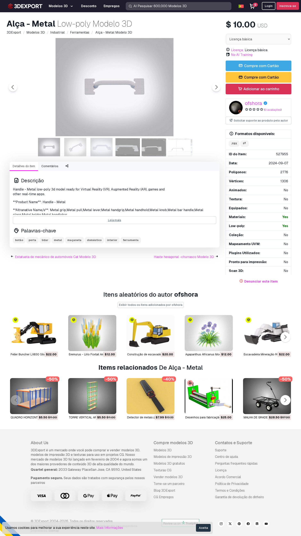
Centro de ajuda (226, 457)
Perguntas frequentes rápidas (236, 463)
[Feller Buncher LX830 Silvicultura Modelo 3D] (34, 333)
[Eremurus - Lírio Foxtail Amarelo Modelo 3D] (92, 333)
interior (112, 240)
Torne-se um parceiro (169, 484)
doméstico (94, 240)
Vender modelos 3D (168, 477)
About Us (39, 442)
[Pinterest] (239, 524)
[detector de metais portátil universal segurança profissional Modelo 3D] (150, 396)
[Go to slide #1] (49, 147)
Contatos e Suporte (233, 442)
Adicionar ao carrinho (261, 89)
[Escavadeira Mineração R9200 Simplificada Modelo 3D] (267, 333)
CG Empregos (164, 497)
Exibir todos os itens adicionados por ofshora (150, 305)
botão (19, 240)
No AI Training (241, 55)
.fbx (234, 143)
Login (269, 6)
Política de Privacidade (232, 484)
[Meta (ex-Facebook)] (248, 524)
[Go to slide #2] (75, 147)
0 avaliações (273, 109)
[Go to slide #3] (101, 147)
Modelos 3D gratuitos (169, 463)
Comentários (49, 166)
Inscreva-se (287, 6)
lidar (45, 240)
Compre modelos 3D (173, 442)
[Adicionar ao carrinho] (43, 345)
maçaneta (74, 240)
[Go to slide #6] (180, 147)
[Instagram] (221, 524)
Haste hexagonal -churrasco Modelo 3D (184, 257)
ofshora (253, 103)
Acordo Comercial (228, 477)
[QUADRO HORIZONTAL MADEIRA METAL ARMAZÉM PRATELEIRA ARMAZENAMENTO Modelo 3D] (34, 396)
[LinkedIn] (257, 524)
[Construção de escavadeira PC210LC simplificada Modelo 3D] (150, 333)
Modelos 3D (163, 450)
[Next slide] (216, 87)
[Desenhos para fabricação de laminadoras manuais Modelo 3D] (209, 396)
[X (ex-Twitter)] (230, 524)
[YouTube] (266, 524)
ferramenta (131, 240)
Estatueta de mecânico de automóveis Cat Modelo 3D (55, 257)
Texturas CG (162, 470)
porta (32, 240)
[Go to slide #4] (127, 147)
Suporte (220, 450)
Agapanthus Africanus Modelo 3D (207, 354)
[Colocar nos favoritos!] (52, 345)
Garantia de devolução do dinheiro (239, 497)
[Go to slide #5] (154, 147)
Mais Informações (109, 528)
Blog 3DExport (164, 490)
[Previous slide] (13, 87)
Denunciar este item (261, 281)
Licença (220, 470)
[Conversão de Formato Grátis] (244, 144)
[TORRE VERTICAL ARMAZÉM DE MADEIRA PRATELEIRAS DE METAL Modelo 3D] (92, 396)
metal (58, 240)
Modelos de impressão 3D (173, 457)
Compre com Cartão (261, 65)
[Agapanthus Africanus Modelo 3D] (209, 333)
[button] (285, 337)
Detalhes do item (24, 166)
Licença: (237, 50)
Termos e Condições (230, 490)
